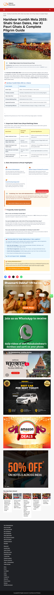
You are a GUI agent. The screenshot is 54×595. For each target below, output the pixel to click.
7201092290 (23, 256)
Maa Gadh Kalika (8, 535)
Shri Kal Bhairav (7, 531)
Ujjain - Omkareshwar (9, 562)
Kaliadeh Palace (7, 554)
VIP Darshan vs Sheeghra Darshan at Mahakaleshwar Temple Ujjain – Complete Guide (36, 505)
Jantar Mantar (7, 550)
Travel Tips (6, 497)
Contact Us (6, 577)
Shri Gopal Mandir (8, 529)
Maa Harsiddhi (7, 527)
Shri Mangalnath (7, 533)
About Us (6, 578)
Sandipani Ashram (8, 541)
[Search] (50, 10)
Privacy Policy (7, 581)
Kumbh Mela (7, 548)
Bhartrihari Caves (8, 552)
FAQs (5, 566)
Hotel (5, 573)
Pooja (5, 568)
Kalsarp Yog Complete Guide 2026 (46, 502)
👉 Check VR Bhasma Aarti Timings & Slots (18, 268)
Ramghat (6, 543)
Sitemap (6, 583)
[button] (4, 9)
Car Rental (6, 570)
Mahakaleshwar (26, 497)
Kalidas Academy (8, 558)
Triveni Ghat (6, 556)
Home (4, 13)
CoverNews (31, 592)
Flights (5, 574)
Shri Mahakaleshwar (8, 525)
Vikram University (8, 560)
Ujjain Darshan (7, 564)
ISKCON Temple (7, 539)
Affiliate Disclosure (8, 585)
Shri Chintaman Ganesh (9, 537)
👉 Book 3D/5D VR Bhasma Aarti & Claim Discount (18, 203)
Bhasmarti (6, 546)
